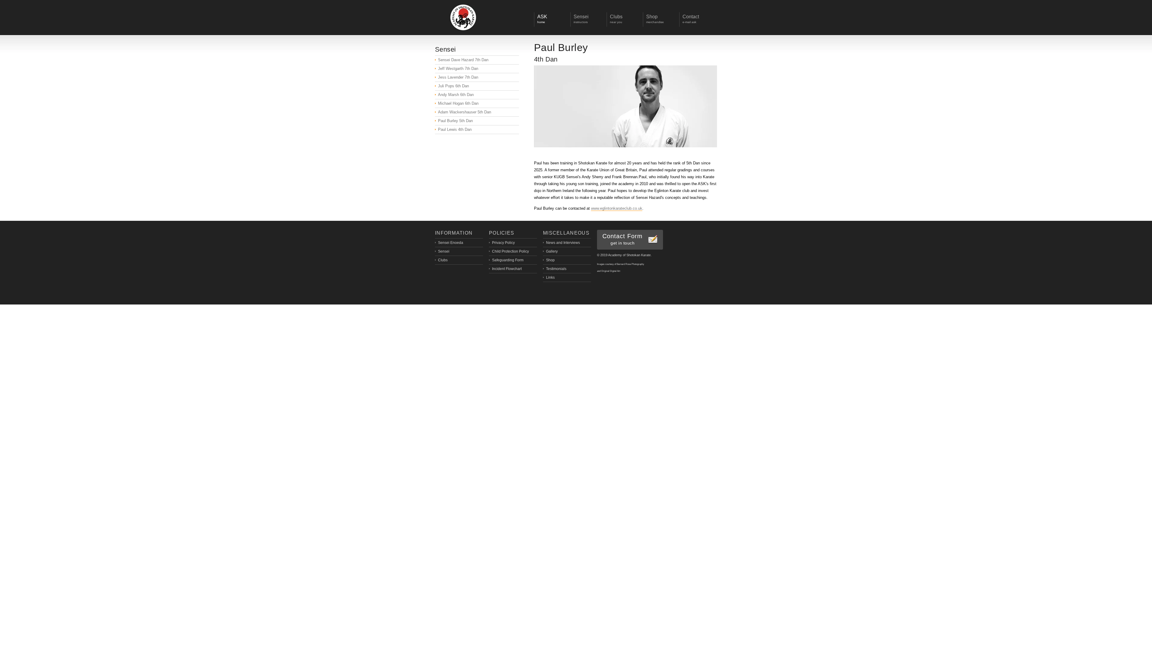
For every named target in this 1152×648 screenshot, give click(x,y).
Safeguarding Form (508, 260)
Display (463, 17)
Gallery (552, 251)
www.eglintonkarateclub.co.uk (616, 208)
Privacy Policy (503, 243)
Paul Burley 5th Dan (455, 120)
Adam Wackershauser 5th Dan (464, 112)
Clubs (443, 260)
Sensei (443, 251)
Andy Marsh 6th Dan (456, 94)
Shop (550, 260)
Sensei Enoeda (450, 243)
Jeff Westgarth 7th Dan (458, 68)
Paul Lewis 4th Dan (455, 129)
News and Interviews (563, 243)
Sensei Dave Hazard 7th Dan (463, 60)
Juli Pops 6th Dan (453, 86)
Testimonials (556, 269)
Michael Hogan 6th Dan (458, 103)
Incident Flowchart (507, 269)
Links (550, 277)
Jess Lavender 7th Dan (458, 77)
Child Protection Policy (510, 251)
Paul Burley (561, 47)
